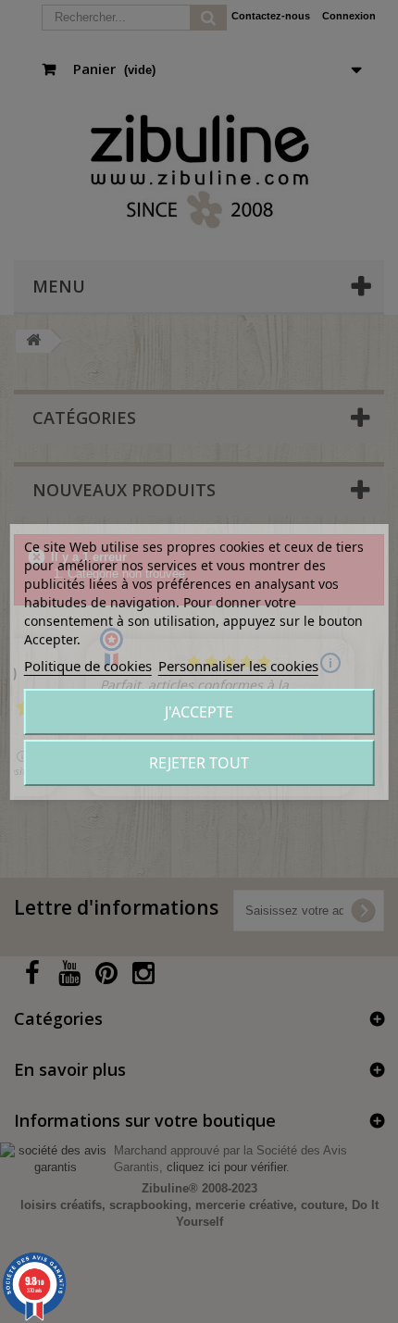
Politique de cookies (88, 665)
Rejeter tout (199, 763)
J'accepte (199, 712)
